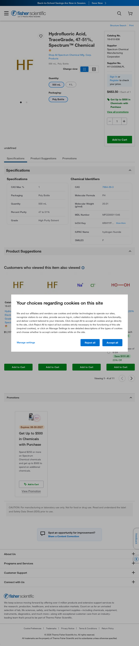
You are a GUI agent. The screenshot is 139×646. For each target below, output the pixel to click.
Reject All (90, 342)
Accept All (112, 342)
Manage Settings (26, 342)
